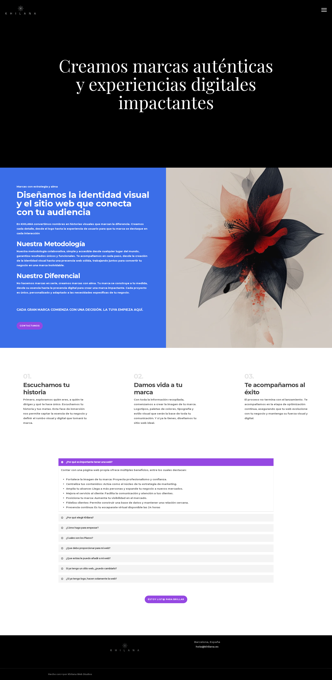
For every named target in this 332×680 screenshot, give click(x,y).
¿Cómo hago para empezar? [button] (82, 527)
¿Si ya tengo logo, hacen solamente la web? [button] (91, 578)
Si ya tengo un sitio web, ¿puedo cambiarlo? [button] (91, 568)
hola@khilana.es (207, 646)
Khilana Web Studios (80, 674)
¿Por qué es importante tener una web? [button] (89, 462)
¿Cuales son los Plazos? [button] (79, 537)
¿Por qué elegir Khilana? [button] (80, 517)
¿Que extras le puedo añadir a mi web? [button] (88, 558)
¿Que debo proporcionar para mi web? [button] (88, 548)
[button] (324, 10)
